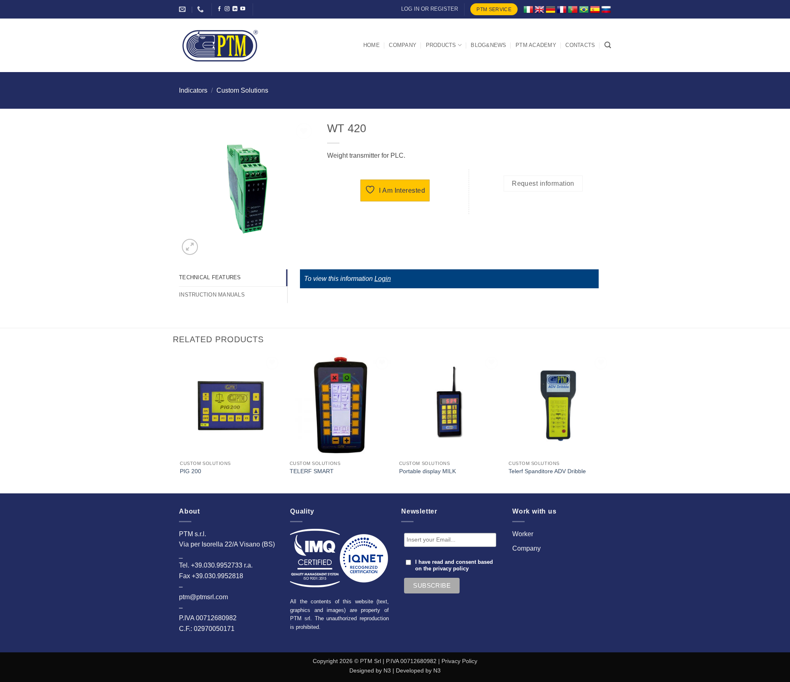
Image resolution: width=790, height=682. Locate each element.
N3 (387, 670)
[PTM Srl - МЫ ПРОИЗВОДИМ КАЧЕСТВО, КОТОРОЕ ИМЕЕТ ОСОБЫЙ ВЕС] (220, 45)
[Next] (610, 423)
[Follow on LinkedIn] (234, 9)
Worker (522, 533)
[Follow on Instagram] (227, 9)
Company (526, 548)
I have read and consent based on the (454, 565)
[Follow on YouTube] (242, 9)
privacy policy (451, 569)
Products (441, 45)
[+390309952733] (201, 9)
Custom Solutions (242, 90)
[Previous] (180, 423)
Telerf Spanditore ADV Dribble (547, 471)
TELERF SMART (312, 471)
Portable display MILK (427, 471)
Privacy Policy (459, 661)
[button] (607, 45)
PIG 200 (190, 471)
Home (371, 45)
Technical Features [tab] (210, 277)
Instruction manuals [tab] (212, 295)
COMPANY (402, 45)
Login (382, 278)
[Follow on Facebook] (219, 9)
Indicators (193, 90)
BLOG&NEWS (488, 45)
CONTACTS (580, 45)
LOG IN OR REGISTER (429, 9)
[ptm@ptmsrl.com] (183, 9)
